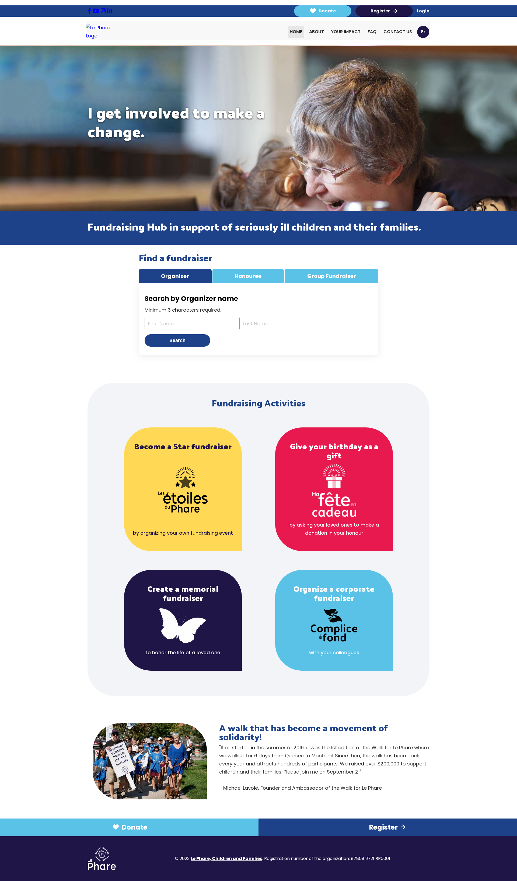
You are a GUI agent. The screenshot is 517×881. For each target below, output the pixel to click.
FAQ (372, 32)
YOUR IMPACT (346, 32)
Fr (423, 32)
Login (423, 11)
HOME (296, 32)
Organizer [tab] (175, 276)
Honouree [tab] (248, 276)
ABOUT (316, 32)
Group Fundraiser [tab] (331, 276)
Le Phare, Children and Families (226, 858)
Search (177, 340)
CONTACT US (397, 32)
